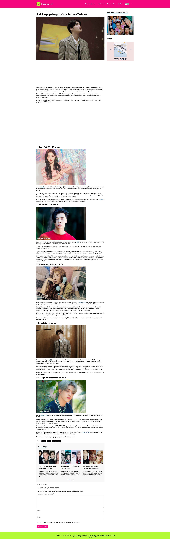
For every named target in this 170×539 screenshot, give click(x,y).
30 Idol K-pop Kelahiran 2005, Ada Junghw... (46, 467)
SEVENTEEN (44, 415)
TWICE (42, 187)
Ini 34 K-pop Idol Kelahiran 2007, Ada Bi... (69, 467)
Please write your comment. (45, 494)
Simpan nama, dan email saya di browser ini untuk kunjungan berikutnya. (59, 522)
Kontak (120, 4)
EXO (50, 360)
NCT (77, 242)
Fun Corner (101, 4)
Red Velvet (82, 302)
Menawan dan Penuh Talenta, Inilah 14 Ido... (90, 467)
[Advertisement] (70, 73)
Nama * (39, 510)
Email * (39, 517)
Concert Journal (90, 4)
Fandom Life (111, 4)
